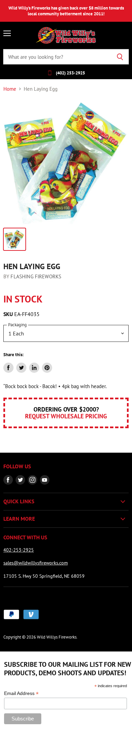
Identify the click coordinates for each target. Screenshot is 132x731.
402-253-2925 (18, 550)
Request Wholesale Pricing (66, 416)
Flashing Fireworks (35, 276)
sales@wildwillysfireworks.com (35, 563)
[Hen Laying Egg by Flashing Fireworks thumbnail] (14, 239)
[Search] (120, 57)
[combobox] (57, 57)
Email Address (21, 693)
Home (9, 89)
